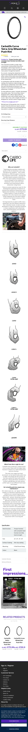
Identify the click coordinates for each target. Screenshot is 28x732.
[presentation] (14, 150)
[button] (25, 18)
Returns (5, 684)
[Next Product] (27, 46)
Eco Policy (5, 686)
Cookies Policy (7, 699)
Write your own (15, 56)
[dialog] (14, 720)
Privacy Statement (8, 697)
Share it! (24, 145)
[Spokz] (14, 2)
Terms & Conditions (8, 695)
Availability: (17, 127)
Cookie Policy (4, 715)
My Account (18, 8)
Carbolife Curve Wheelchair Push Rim (19, 640)
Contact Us (6, 679)
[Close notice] (26, 709)
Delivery (5, 682)
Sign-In (5, 668)
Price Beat (6, 677)
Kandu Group (6, 691)
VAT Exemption (7, 675)
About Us (5, 693)
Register (5, 670)
